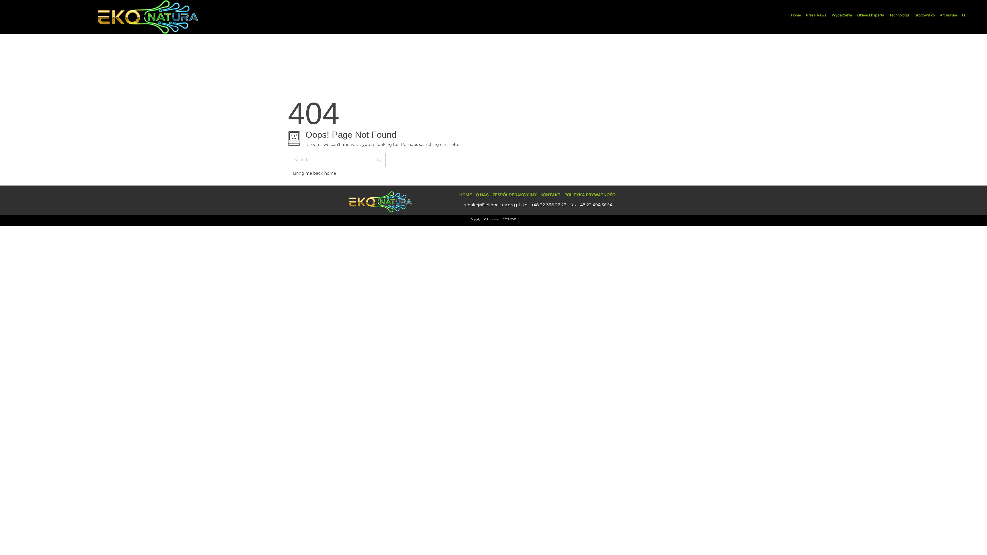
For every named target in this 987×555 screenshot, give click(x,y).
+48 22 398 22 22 (548, 204)
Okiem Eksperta (870, 15)
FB (964, 15)
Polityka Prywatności (590, 194)
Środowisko (925, 15)
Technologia (899, 15)
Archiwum (948, 15)
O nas (482, 194)
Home (796, 15)
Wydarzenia (842, 15)
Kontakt (551, 194)
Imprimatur (494, 219)
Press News (816, 15)
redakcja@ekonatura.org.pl (491, 204)
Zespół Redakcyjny (514, 194)
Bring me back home (314, 173)
